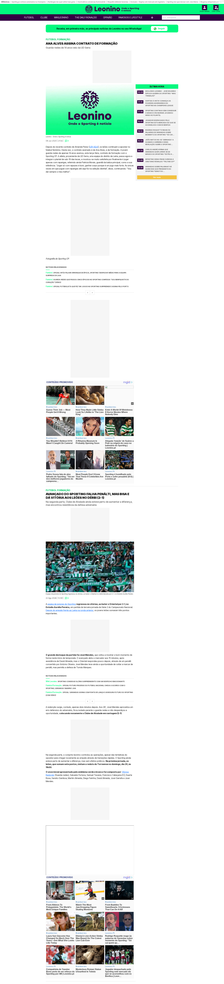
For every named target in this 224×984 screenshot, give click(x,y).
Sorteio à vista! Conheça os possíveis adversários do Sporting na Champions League (159, 103)
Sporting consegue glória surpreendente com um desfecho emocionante (91, 681)
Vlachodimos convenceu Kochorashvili (91, 2)
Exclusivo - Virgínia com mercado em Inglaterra (148, 2)
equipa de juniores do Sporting (62, 604)
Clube (44, 17)
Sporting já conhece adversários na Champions (29, 2)
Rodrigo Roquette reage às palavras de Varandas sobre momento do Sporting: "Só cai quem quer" (159, 132)
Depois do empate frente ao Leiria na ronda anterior (69, 610)
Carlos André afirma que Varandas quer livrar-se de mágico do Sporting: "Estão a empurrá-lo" (158, 152)
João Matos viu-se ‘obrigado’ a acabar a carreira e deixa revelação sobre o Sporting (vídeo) (159, 142)
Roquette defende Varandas (118, 2)
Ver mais (157, 177)
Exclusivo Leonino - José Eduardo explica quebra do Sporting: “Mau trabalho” (160, 93)
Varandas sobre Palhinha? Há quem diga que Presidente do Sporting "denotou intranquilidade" (158, 169)
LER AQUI (94, 147)
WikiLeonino (61, 17)
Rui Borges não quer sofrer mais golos (61, 2)
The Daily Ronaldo (86, 17)
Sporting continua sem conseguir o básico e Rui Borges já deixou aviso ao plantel (161, 113)
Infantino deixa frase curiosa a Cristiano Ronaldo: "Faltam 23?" (160, 160)
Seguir (161, 28)
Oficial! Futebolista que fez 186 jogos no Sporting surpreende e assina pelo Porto (91, 286)
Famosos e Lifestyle (130, 17)
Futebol (29, 17)
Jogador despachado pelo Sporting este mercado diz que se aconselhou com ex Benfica (160, 122)
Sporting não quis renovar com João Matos (182, 2)
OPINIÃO (107, 17)
